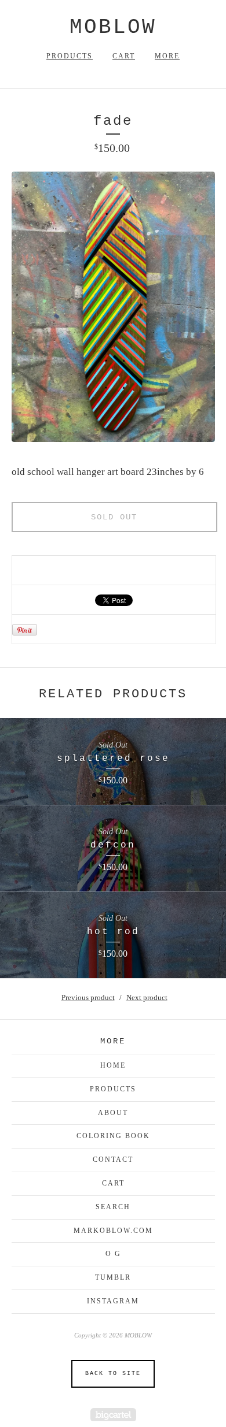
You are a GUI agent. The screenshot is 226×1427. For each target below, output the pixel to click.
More (167, 56)
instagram (113, 1301)
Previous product (88, 997)
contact (113, 1159)
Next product (146, 997)
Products (69, 56)
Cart (123, 56)
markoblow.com (113, 1231)
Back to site (113, 1373)
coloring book (113, 1136)
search (113, 1207)
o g (113, 1254)
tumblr (113, 1277)
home (113, 1065)
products (113, 1089)
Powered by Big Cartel (113, 1414)
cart (113, 1183)
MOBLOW (113, 27)
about (113, 1113)
